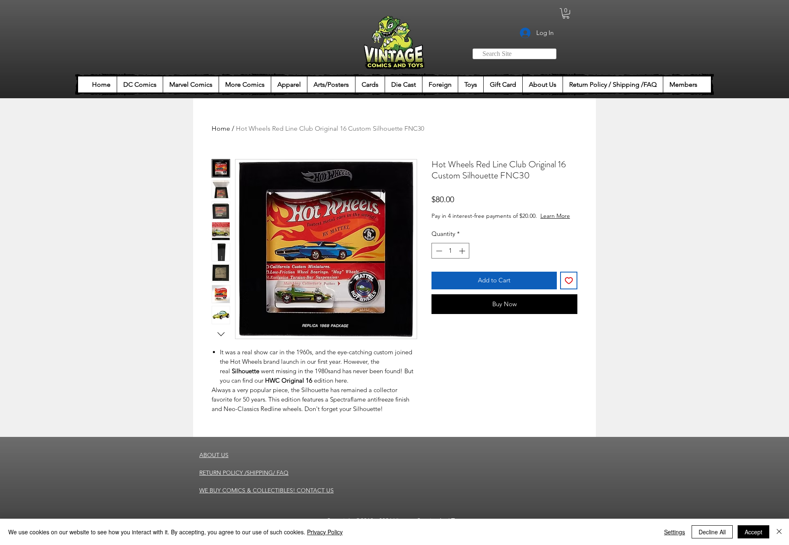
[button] (566, 13)
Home (221, 128)
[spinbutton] (450, 251)
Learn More (555, 215)
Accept (753, 532)
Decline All (712, 532)
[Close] (779, 531)
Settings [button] (674, 532)
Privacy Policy (325, 532)
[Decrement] (438, 251)
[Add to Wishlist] (569, 280)
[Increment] (462, 251)
